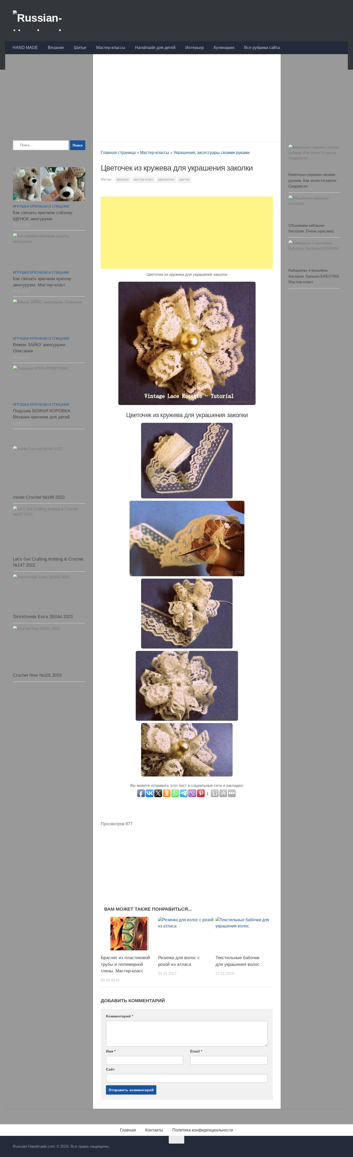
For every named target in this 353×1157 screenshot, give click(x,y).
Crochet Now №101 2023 (37, 675)
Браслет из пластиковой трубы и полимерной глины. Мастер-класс (125, 964)
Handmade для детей (155, 47)
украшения (166, 179)
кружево (123, 179)
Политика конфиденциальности (202, 1130)
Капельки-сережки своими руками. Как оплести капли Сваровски (312, 180)
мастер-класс (143, 179)
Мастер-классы (110, 47)
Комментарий (119, 1016)
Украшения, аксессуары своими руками (212, 152)
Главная (128, 1130)
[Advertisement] (187, 96)
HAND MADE (25, 47)
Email (196, 1051)
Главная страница (118, 152)
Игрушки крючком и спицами (41, 206)
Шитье (80, 47)
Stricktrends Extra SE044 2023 (43, 616)
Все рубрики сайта (262, 47)
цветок (184, 179)
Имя (111, 1051)
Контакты (154, 1130)
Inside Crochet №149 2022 (39, 497)
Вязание (56, 47)
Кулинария (224, 47)
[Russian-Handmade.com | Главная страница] (53, 20)
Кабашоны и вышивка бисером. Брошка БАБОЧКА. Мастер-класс (314, 276)
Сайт (110, 1069)
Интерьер (194, 47)
